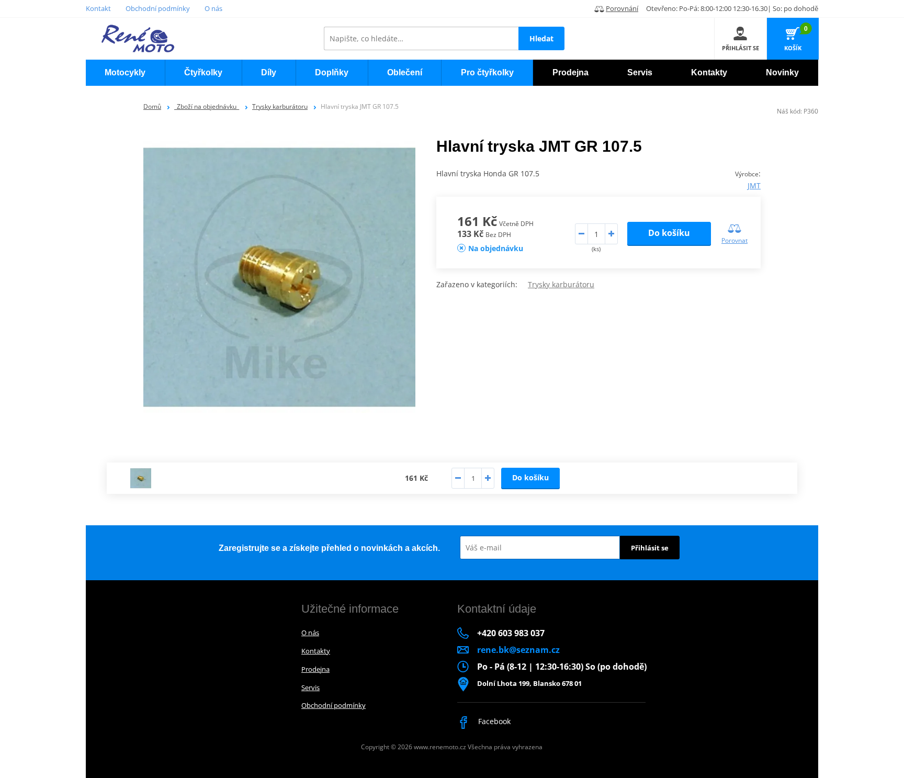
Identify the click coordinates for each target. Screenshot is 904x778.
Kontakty (315, 651)
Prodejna (315, 669)
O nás (213, 8)
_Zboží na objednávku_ (206, 106)
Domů (152, 106)
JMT (754, 185)
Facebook (493, 721)
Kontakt (98, 8)
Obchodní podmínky (158, 8)
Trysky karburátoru (280, 106)
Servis (310, 687)
